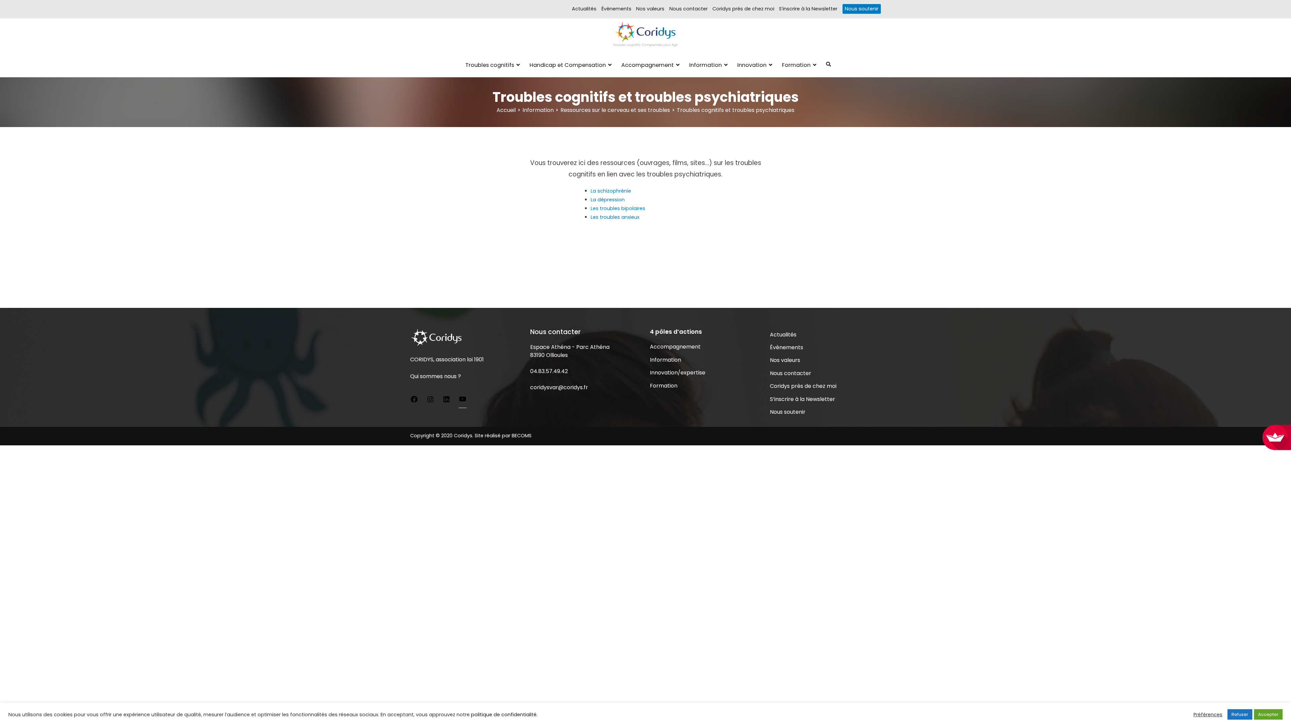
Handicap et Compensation (568, 65)
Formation (796, 65)
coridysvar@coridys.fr (559, 387)
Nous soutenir (861, 8)
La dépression (608, 199)
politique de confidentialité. (504, 714)
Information (705, 65)
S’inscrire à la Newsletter (808, 8)
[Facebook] (414, 400)
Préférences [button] (1208, 715)
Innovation (752, 65)
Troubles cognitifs (489, 65)
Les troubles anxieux (615, 217)
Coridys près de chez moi (743, 8)
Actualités (584, 8)
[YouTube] (463, 400)
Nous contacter (688, 8)
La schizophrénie (611, 191)
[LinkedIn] (446, 400)
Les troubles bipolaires (618, 208)
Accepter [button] (1268, 714)
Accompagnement (647, 65)
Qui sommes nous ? (435, 376)
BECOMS (522, 435)
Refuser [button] (1239, 714)
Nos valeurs (650, 8)
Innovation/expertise (677, 372)
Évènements (616, 8)
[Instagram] (430, 400)
